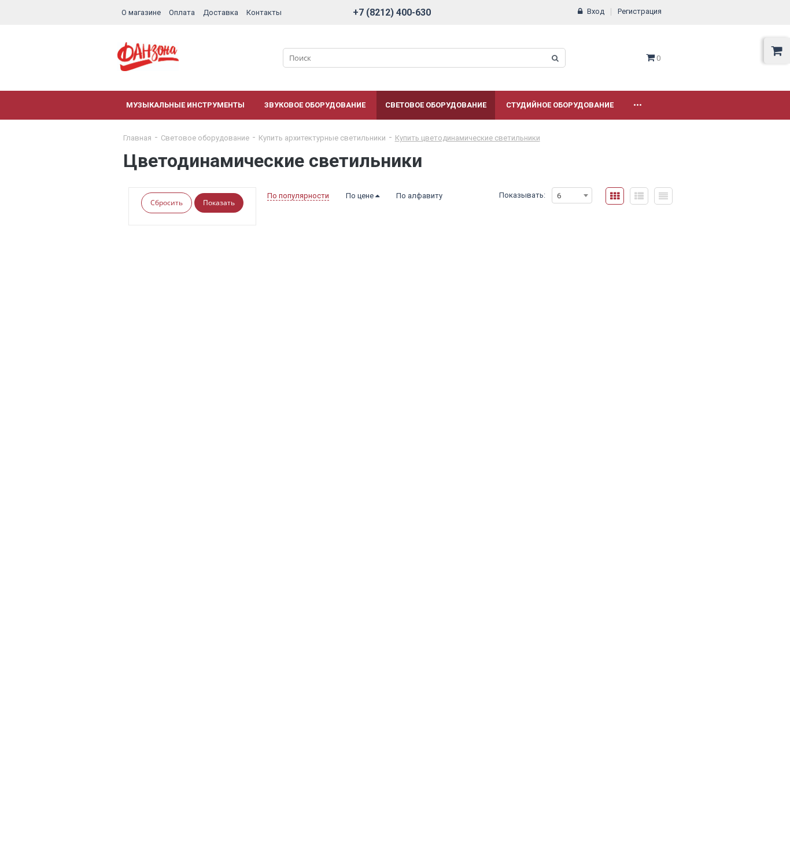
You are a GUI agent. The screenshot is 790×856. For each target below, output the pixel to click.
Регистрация (640, 11)
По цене (360, 195)
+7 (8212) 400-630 (392, 12)
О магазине (141, 12)
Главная (137, 138)
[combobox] (572, 195)
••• (637, 105)
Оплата (182, 12)
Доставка (220, 12)
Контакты (264, 12)
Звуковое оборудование (315, 105)
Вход (595, 11)
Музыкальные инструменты (185, 105)
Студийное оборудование (560, 105)
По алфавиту (419, 195)
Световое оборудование (435, 105)
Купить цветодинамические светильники (467, 138)
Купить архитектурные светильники (322, 138)
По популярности (298, 195)
